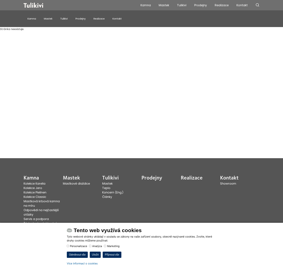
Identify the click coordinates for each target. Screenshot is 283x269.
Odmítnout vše (77, 254)
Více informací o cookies (82, 263)
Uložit (95, 254)
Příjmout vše (112, 254)
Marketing (113, 246)
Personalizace (78, 246)
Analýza (97, 246)
